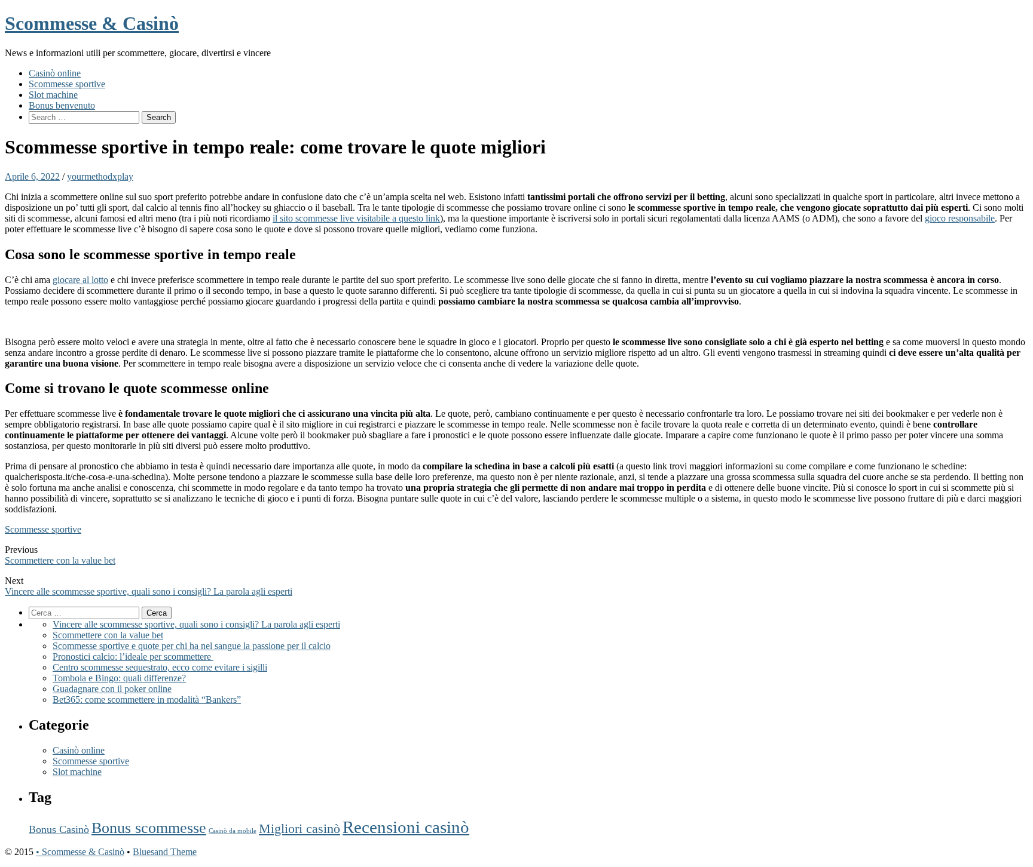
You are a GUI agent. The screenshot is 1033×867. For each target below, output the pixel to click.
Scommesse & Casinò (92, 23)
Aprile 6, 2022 (32, 176)
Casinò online (55, 73)
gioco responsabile (960, 218)
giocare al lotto (80, 280)
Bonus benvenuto (62, 105)
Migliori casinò (299, 828)
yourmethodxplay (100, 176)
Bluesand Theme (165, 852)
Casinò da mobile (232, 831)
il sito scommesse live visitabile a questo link (356, 218)
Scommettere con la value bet (60, 560)
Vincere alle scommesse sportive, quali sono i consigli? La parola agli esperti (148, 591)
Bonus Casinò (59, 829)
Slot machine (53, 95)
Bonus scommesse (148, 828)
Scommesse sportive (67, 84)
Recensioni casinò (406, 827)
